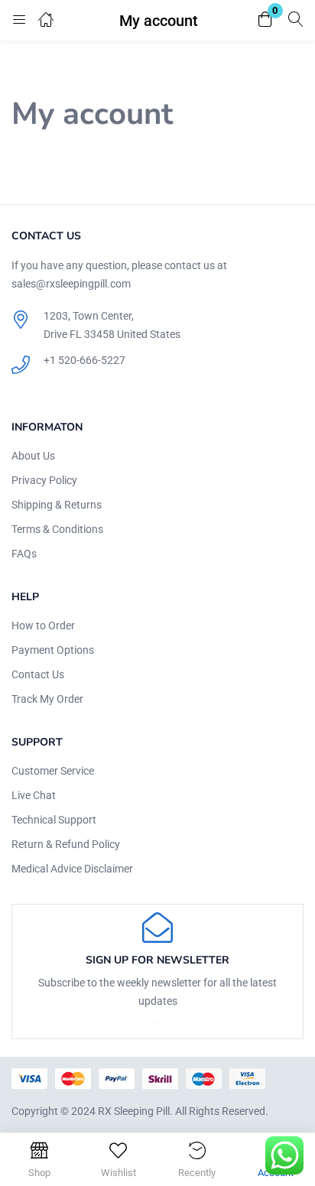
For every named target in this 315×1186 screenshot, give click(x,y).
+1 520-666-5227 (84, 360)
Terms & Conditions (57, 529)
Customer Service (52, 771)
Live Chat (33, 795)
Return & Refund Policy (65, 844)
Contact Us (37, 674)
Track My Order (47, 699)
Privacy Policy (44, 480)
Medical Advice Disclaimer (72, 869)
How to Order (43, 625)
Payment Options (52, 650)
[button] (265, 20)
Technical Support (53, 820)
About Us (33, 456)
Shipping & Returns (56, 505)
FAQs (24, 554)
